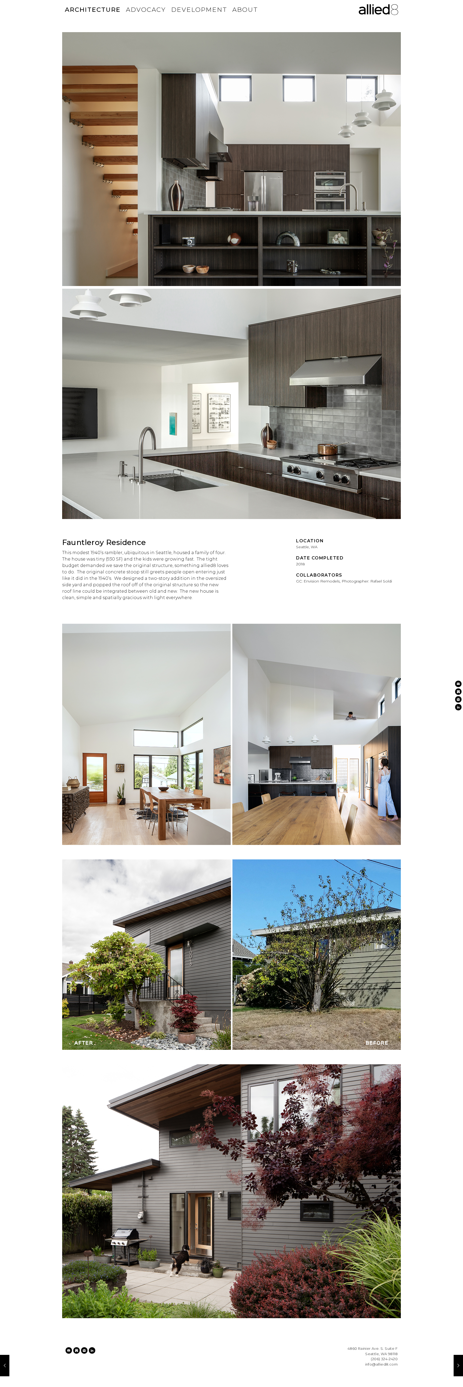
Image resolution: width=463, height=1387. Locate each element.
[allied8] (378, 10)
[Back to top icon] (437, 1376)
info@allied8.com (381, 1364)
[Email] (68, 1350)
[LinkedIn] (92, 1350)
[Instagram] (84, 1350)
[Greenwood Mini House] (4, 1365)
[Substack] (76, 1350)
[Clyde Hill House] (458, 1365)
